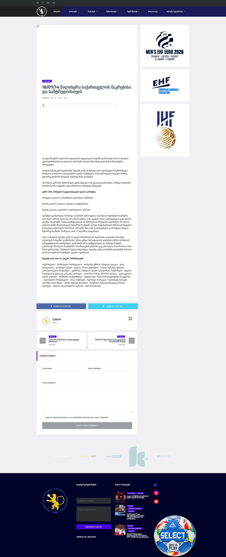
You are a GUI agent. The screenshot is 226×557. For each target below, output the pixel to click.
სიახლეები (73, 11)
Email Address (94, 368)
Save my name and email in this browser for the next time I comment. (77, 417)
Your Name (47, 368)
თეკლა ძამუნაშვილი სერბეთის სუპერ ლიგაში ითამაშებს (138, 497)
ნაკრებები (91, 11)
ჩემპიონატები (111, 11)
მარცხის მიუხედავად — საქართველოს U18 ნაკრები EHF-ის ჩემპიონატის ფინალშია (138, 535)
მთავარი (57, 11)
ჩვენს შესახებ (132, 11)
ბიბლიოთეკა (153, 11)
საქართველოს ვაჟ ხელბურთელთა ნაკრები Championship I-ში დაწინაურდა (135, 516)
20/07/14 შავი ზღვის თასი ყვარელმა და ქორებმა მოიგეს (110, 340)
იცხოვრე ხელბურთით (175, 11)
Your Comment (49, 383)
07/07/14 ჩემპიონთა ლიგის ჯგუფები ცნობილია (64, 340)
